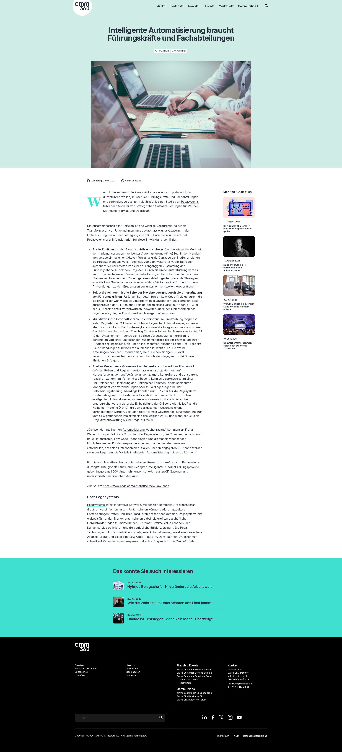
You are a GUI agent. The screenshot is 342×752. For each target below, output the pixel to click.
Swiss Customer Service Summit (194, 672)
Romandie (185, 682)
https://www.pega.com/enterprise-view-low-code (136, 486)
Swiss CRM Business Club (190, 696)
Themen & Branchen (86, 668)
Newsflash (80, 675)
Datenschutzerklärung (255, 736)
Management (179, 51)
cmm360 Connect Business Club (194, 693)
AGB (236, 736)
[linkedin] (204, 718)
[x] (221, 718)
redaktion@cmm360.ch (240, 683)
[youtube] (239, 718)
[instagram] (230, 718)
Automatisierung (134, 429)
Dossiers (79, 665)
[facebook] (212, 718)
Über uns (131, 665)
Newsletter (132, 675)
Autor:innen (132, 668)
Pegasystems (190, 201)
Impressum (223, 736)
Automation (162, 51)
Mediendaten (133, 672)
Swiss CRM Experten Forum (191, 699)
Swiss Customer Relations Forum (194, 669)
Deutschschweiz (189, 679)
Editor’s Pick (81, 672)
